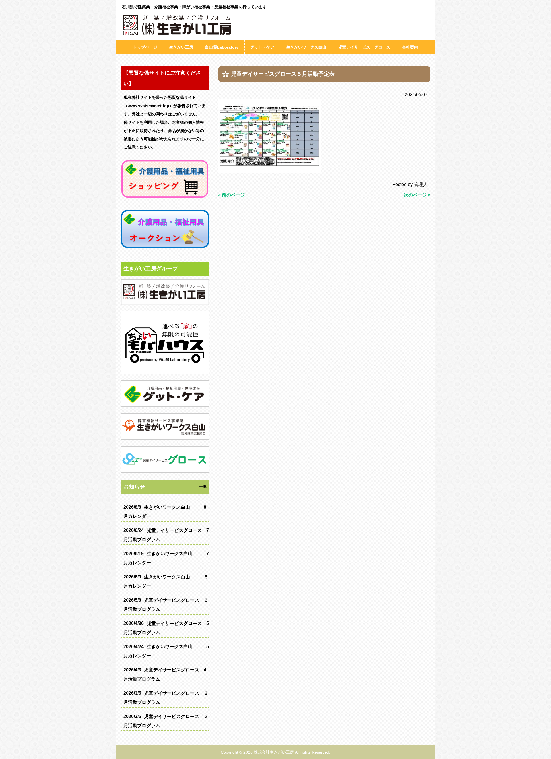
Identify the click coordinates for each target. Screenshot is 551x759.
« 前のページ (231, 195)
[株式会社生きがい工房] (175, 34)
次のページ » (417, 195)
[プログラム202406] (269, 171)
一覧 (203, 486)
